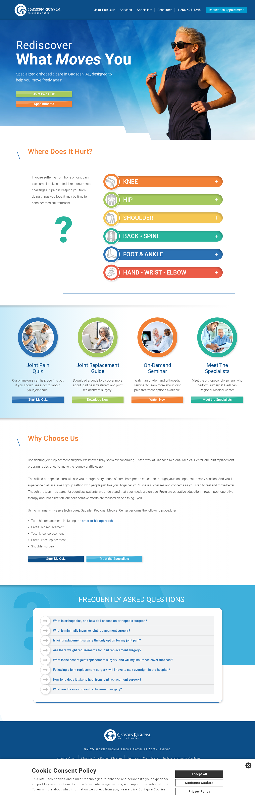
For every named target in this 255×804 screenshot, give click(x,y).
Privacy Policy (66, 758)
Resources (164, 10)
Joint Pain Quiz (104, 10)
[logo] (38, 10)
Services (126, 10)
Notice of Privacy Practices (182, 758)
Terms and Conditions (142, 758)
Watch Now (157, 400)
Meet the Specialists (217, 400)
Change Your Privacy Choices (101, 758)
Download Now (97, 400)
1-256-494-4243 (189, 10)
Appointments (44, 104)
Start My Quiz (38, 400)
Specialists (144, 10)
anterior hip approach (97, 521)
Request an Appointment (226, 10)
